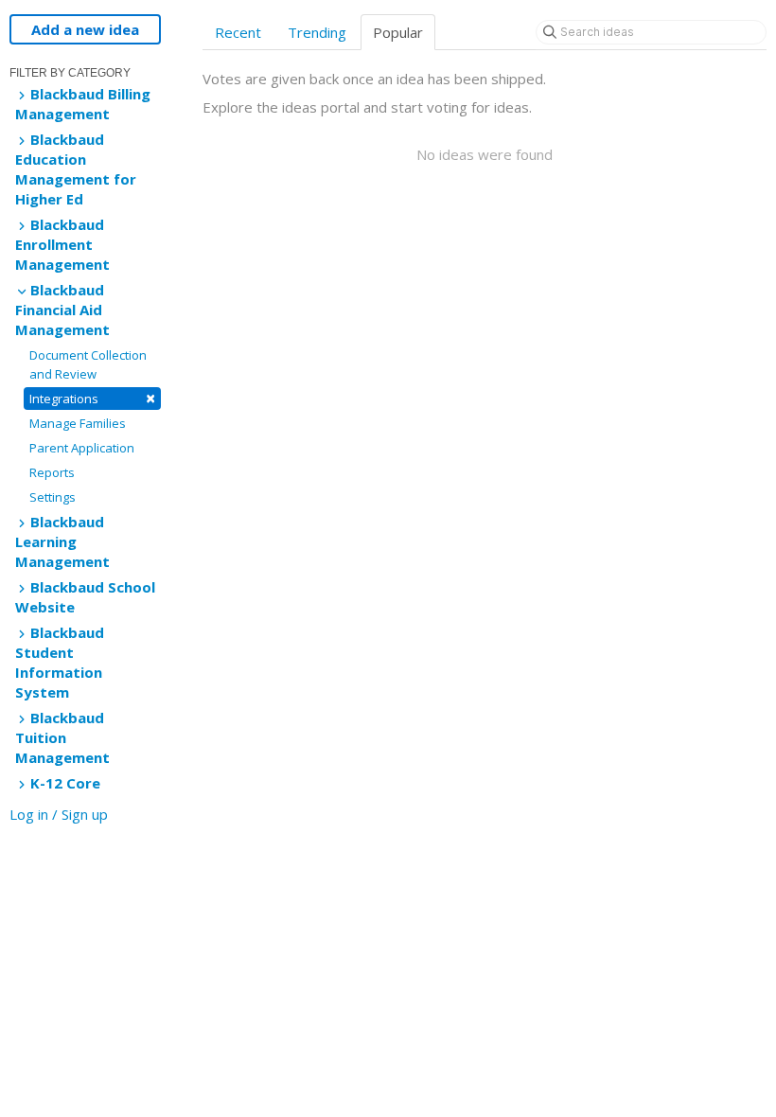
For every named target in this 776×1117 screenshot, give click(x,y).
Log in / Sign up (58, 814)
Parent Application (81, 447)
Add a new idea (85, 29)
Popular (398, 32)
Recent (238, 32)
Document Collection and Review (88, 364)
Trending (317, 32)
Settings (52, 496)
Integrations (92, 398)
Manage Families (77, 423)
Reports (52, 472)
